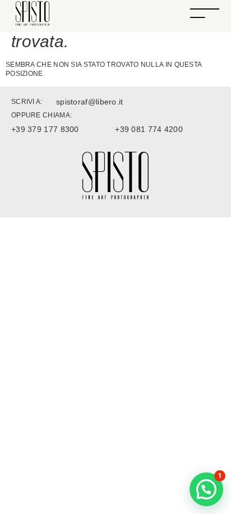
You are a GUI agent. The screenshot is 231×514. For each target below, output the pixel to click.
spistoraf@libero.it (89, 101)
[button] (206, 489)
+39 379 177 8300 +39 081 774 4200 (97, 129)
